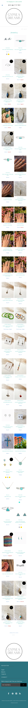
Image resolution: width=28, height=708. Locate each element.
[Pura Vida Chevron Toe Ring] (20, 565)
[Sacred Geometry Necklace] (20, 463)
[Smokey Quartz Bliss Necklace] (8, 612)
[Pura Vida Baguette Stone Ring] (20, 137)
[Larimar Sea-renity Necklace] (20, 66)
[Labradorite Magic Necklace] (20, 90)
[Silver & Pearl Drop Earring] (8, 366)
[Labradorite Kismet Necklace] (8, 90)
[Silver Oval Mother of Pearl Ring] (20, 239)
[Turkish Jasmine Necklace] (20, 115)
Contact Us (3, 674)
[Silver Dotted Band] (8, 189)
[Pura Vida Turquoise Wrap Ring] (20, 41)
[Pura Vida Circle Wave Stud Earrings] (8, 415)
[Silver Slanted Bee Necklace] (20, 290)
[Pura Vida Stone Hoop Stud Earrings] (20, 538)
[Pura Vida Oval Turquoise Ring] (8, 160)
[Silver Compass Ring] (20, 264)
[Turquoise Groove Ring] (8, 115)
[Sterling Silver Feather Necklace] (20, 188)
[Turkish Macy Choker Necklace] (8, 138)
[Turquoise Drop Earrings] (20, 441)
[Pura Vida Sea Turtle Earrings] (8, 462)
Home (22, 29)
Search (2, 670)
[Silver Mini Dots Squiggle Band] (20, 164)
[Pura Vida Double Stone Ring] (20, 488)
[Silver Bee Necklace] (8, 392)
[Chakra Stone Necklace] (20, 366)
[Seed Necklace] (8, 488)
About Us (3, 672)
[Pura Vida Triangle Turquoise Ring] (8, 509)
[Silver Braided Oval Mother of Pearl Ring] (8, 239)
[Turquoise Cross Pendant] (8, 441)
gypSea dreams (10, 700)
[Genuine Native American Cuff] (8, 541)
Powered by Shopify (14, 702)
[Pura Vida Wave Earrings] (8, 39)
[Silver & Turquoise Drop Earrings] (20, 341)
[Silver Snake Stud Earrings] (8, 341)
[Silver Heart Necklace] (8, 290)
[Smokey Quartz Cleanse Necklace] (20, 588)
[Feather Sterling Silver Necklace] (8, 588)
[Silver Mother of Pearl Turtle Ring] (8, 264)
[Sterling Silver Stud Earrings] (20, 416)
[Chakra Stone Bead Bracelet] (20, 315)
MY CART (17, 5)
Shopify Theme (15, 700)
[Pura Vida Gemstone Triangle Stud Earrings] (20, 513)
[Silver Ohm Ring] (20, 215)
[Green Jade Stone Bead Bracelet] (8, 315)
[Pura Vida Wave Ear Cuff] (8, 65)
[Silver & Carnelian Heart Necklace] (20, 392)
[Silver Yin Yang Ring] (8, 215)
